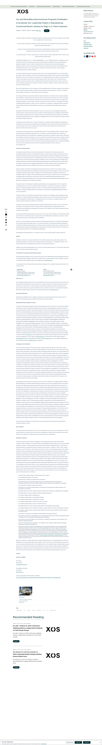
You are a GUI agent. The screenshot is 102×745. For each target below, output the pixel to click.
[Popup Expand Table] (71, 269)
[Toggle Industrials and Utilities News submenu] (75, 6)
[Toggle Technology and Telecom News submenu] (90, 6)
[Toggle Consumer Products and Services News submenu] (28, 6)
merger (33, 610)
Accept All (87, 742)
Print (85, 40)
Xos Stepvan (22, 597)
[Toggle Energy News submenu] (35, 6)
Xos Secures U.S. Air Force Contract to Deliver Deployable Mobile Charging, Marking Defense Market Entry (27, 654)
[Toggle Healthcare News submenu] (61, 6)
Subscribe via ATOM (88, 46)
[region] (51, 742)
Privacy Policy (43, 743)
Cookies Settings (70, 742)
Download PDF (87, 42)
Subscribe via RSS (87, 44)
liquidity (28, 610)
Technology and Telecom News (83, 6)
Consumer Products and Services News (19, 6)
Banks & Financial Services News (43, 6)
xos (43, 610)
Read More (16, 641)
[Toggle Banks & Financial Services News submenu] (51, 6)
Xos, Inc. (38, 30)
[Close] (100, 742)
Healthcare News (56, 6)
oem (24, 610)
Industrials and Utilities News (68, 6)
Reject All (78, 742)
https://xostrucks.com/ (88, 31)
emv (47, 610)
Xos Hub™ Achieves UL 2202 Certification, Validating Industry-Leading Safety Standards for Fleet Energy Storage (28, 628)
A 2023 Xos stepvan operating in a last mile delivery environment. (25, 601)
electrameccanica (53, 610)
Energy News (32, 6)
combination (39, 610)
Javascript (86, 48)
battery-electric (19, 610)
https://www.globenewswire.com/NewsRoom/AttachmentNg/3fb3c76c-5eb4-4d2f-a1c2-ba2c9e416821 (38, 577)
